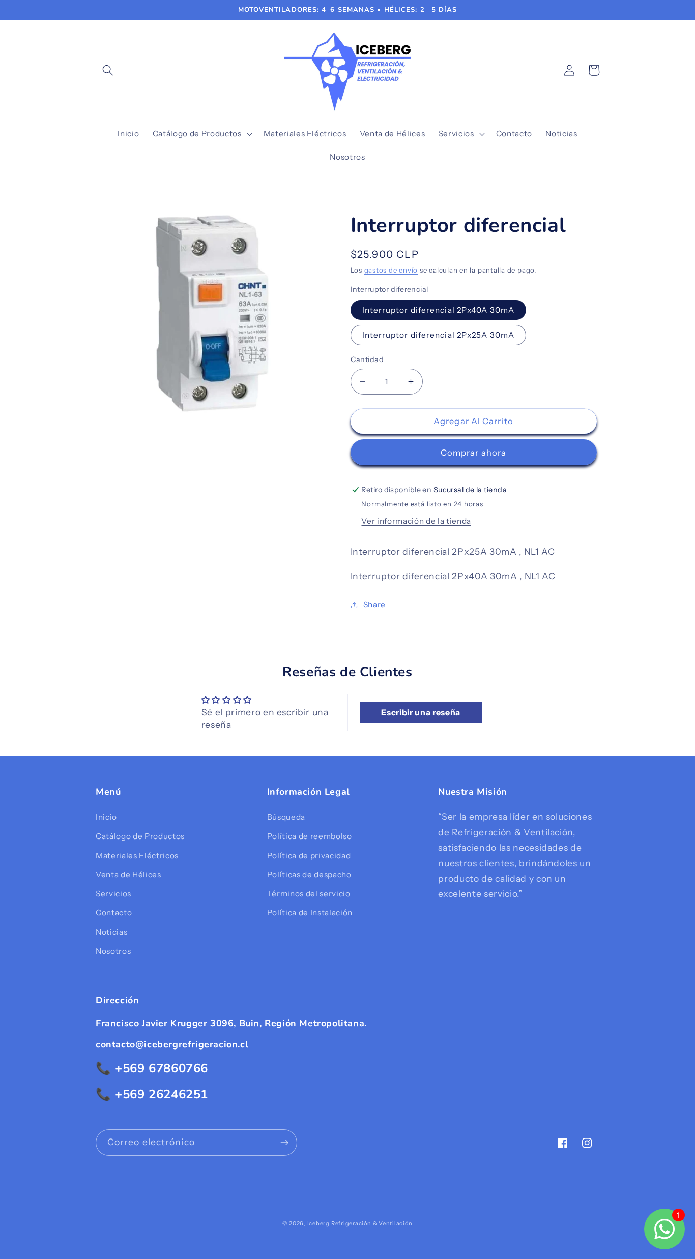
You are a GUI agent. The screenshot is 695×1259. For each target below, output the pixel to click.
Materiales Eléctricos (137, 855)
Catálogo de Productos (140, 836)
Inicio (106, 817)
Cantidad (367, 359)
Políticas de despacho (309, 874)
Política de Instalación (310, 912)
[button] (108, 70)
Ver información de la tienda (416, 521)
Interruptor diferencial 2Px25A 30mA (438, 335)
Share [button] (374, 604)
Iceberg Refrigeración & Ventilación (360, 1223)
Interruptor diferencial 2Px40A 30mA (438, 310)
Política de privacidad (309, 855)
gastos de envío (391, 270)
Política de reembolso (309, 836)
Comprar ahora (473, 452)
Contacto (114, 912)
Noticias (111, 932)
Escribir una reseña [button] (420, 712)
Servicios (113, 893)
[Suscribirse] (284, 1142)
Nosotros (113, 951)
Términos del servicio (309, 893)
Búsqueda (286, 817)
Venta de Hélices (128, 874)
